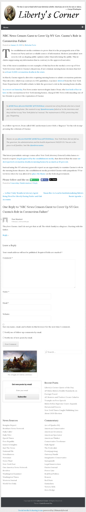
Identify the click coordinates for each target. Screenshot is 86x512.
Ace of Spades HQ (52, 425)
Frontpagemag (51, 451)
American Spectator (53, 435)
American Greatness (53, 432)
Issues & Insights (10, 445)
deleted (61, 81)
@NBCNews (13, 106)
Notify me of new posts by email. (18, 338)
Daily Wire (7, 435)
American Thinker (52, 438)
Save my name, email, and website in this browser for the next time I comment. (36, 327)
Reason (48, 477)
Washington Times (11, 477)
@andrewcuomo (47, 109)
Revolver (6, 470)
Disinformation (25, 183)
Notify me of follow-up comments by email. (23, 332)
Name (6, 292)
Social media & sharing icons (30, 510)
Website (6, 314)
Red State (49, 480)
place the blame (38, 174)
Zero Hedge (50, 490)
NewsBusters (8, 454)
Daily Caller (7, 432)
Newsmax (7, 457)
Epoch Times (8, 438)
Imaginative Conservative (56, 457)
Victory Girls (50, 487)
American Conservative (55, 428)
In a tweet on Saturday (12, 89)
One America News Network (15, 467)
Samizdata (49, 483)
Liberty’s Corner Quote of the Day (59, 387)
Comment (8, 258)
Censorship (14, 183)
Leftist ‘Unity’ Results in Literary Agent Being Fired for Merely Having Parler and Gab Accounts (22, 196)
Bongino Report (9, 425)
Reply (5, 235)
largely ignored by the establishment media (35, 158)
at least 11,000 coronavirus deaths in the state (25, 72)
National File (8, 451)
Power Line (49, 470)
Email (6, 303)
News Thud (7, 461)
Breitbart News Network (13, 428)
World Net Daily (9, 483)
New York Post (9, 464)
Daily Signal (49, 445)
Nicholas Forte (30, 45)
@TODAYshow (39, 106)
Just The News (9, 448)
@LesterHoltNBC (25, 106)
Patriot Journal (51, 467)
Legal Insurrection (53, 464)
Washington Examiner (12, 474)
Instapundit (50, 461)
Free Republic (8, 441)
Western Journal (10, 480)
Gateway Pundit (51, 454)
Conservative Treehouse (55, 441)
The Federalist (51, 448)
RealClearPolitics (52, 474)
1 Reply (35, 183)
